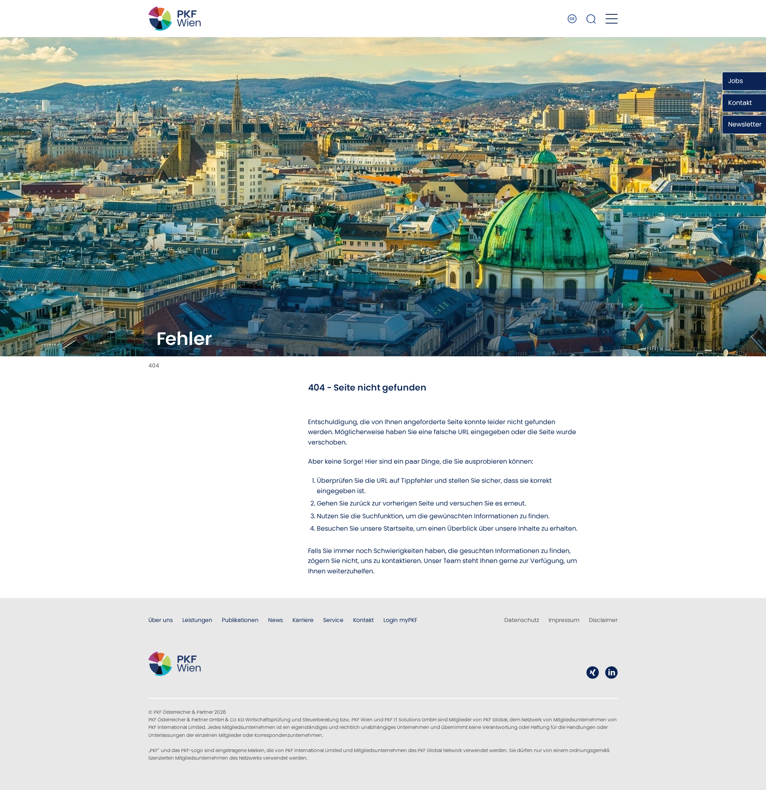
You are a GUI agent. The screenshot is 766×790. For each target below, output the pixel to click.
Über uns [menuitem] (160, 620)
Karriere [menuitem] (303, 620)
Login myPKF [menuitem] (400, 620)
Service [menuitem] (333, 620)
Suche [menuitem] (591, 19)
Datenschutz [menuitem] (521, 620)
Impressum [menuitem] (564, 620)
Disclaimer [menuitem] (603, 620)
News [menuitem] (275, 620)
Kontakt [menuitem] (363, 620)
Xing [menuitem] (592, 672)
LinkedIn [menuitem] (611, 672)
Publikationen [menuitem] (240, 620)
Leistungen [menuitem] (197, 620)
